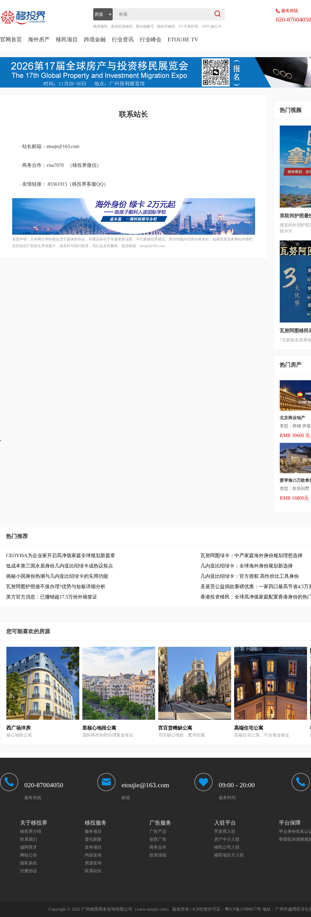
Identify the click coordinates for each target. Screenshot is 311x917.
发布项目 (93, 847)
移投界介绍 (30, 831)
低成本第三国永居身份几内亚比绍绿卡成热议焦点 (59, 565)
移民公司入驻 (227, 847)
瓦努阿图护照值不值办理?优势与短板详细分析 (55, 586)
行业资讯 (123, 39)
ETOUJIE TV (183, 39)
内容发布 (93, 855)
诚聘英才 (28, 847)
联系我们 (28, 839)
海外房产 (39, 39)
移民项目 (67, 39)
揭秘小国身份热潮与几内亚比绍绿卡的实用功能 (57, 576)
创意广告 (157, 839)
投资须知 (157, 855)
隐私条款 (28, 863)
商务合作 (157, 847)
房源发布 (93, 863)
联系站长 (93, 871)
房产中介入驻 (227, 839)
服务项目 (93, 831)
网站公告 (28, 855)
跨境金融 (95, 39)
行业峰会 (151, 39)
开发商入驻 (224, 831)
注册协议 (28, 871)
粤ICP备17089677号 (243, 909)
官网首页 (11, 39)
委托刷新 (93, 839)
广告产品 (157, 831)
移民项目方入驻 (229, 855)
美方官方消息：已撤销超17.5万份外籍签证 (51, 596)
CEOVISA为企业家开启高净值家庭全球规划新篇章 (60, 555)
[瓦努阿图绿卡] (133, 233)
